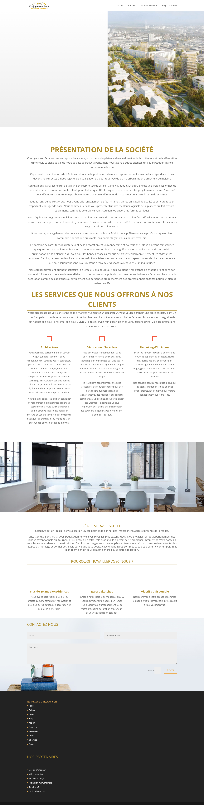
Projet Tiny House (37, 791)
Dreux (32, 744)
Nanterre (33, 727)
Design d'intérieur (37, 770)
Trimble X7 (34, 787)
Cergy (31, 714)
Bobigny (32, 710)
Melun (32, 722)
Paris (31, 705)
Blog (164, 6)
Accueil (120, 6)
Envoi (170, 670)
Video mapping (36, 774)
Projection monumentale (40, 782)
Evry (31, 718)
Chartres (33, 740)
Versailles (33, 731)
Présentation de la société (102, 149)
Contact (173, 6)
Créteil (32, 735)
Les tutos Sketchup (149, 6)
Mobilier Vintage (36, 778)
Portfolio (132, 6)
